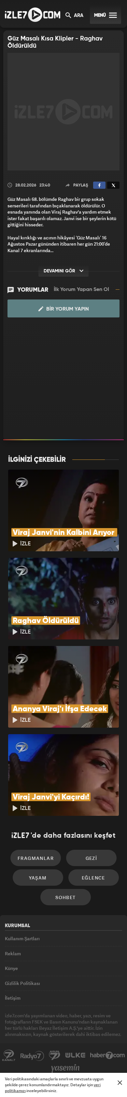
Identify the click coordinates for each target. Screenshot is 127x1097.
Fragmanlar (36, 858)
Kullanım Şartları (22, 938)
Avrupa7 (55, 1055)
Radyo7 (32, 1055)
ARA (78, 15)
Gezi (91, 858)
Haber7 (107, 1055)
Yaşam (38, 878)
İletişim (13, 998)
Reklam (13, 953)
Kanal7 (9, 1055)
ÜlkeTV (75, 1055)
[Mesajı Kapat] (120, 1083)
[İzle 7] (32, 15)
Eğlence (93, 878)
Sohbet (65, 897)
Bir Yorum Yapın (67, 309)
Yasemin (65, 1068)
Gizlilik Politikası (22, 983)
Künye (11, 968)
